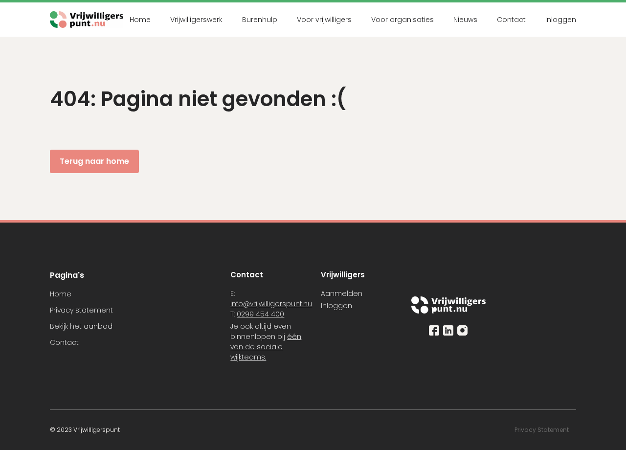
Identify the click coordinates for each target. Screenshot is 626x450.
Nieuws (465, 19)
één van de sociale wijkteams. (265, 347)
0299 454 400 (260, 314)
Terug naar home (94, 161)
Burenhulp (259, 19)
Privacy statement (81, 310)
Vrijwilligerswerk (196, 19)
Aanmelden (341, 293)
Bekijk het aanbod (81, 326)
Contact (511, 19)
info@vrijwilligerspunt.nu (271, 304)
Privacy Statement (542, 430)
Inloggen (560, 19)
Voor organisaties (402, 19)
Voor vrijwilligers (324, 19)
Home (140, 19)
